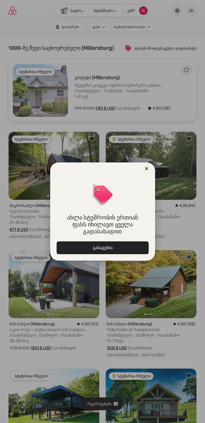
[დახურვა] (146, 168)
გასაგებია (102, 247)
